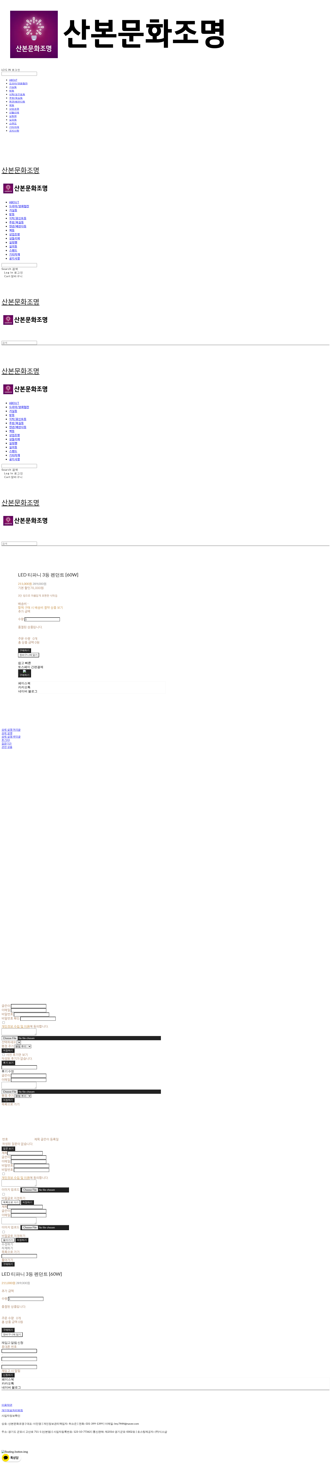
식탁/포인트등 (17, 94)
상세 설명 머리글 (11, 729)
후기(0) (6, 740)
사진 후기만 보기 (17, 1054)
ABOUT (13, 80)
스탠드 (13, 123)
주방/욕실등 (16, 98)
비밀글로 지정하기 (13, 1198)
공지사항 (14, 130)
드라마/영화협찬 (18, 83)
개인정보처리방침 (12, 1410)
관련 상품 (7, 747)
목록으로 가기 (11, 1202)
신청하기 (8, 1374)
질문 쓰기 (8, 1148)
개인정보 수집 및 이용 (16, 1026)
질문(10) (6, 743)
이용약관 (7, 1404)
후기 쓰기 (8, 1062)
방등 (11, 90)
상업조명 (14, 109)
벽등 (11, 105)
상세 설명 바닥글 (11, 736)
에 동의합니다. (25, 1026)
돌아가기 (8, 1239)
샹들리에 (14, 112)
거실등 (13, 87)
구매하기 (8, 1264)
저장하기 (8, 1050)
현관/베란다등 (17, 101)
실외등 (13, 119)
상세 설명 (7, 733)
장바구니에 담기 (12, 1334)
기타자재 (14, 127)
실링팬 (13, 116)
